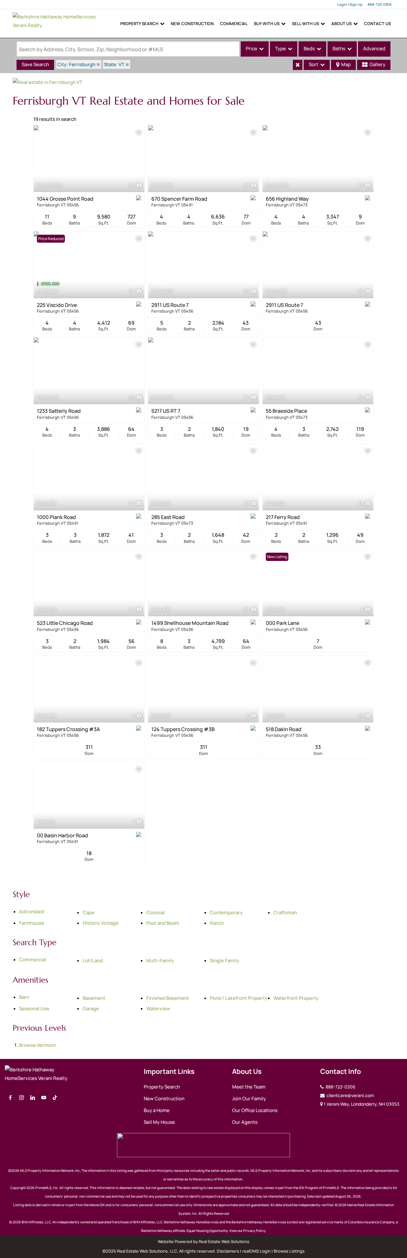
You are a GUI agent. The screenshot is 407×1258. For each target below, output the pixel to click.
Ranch (217, 923)
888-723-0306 (380, 4)
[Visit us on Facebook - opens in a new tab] (10, 1098)
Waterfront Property (296, 998)
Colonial (155, 912)
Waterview (158, 1008)
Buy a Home (156, 1110)
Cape (88, 912)
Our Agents (245, 1122)
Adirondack (32, 911)
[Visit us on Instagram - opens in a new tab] (21, 1098)
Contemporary (226, 912)
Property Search (139, 23)
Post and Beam (162, 923)
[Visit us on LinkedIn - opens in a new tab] (32, 1098)
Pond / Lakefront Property (238, 998)
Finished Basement (167, 998)
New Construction (192, 23)
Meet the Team (249, 1086)
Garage (91, 1008)
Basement (94, 998)
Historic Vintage (100, 923)
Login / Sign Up (349, 4)
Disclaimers (228, 1251)
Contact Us (377, 23)
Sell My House (159, 1122)
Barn (24, 997)
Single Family (224, 960)
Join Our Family (249, 1098)
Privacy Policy (254, 1230)
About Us (341, 23)
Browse (37, 1045)
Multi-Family (160, 960)
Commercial (234, 23)
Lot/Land (93, 960)
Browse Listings (289, 1251)
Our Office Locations (255, 1110)
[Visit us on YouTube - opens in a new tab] (43, 1098)
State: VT (114, 64)
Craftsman (285, 912)
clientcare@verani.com (350, 1095)
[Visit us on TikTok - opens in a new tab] (54, 1098)
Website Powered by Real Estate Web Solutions (203, 1241)
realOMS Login (256, 1251)
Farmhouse (31, 923)
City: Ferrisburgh (76, 64)
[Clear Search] (297, 65)
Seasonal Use (34, 1008)
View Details (89, 158)
